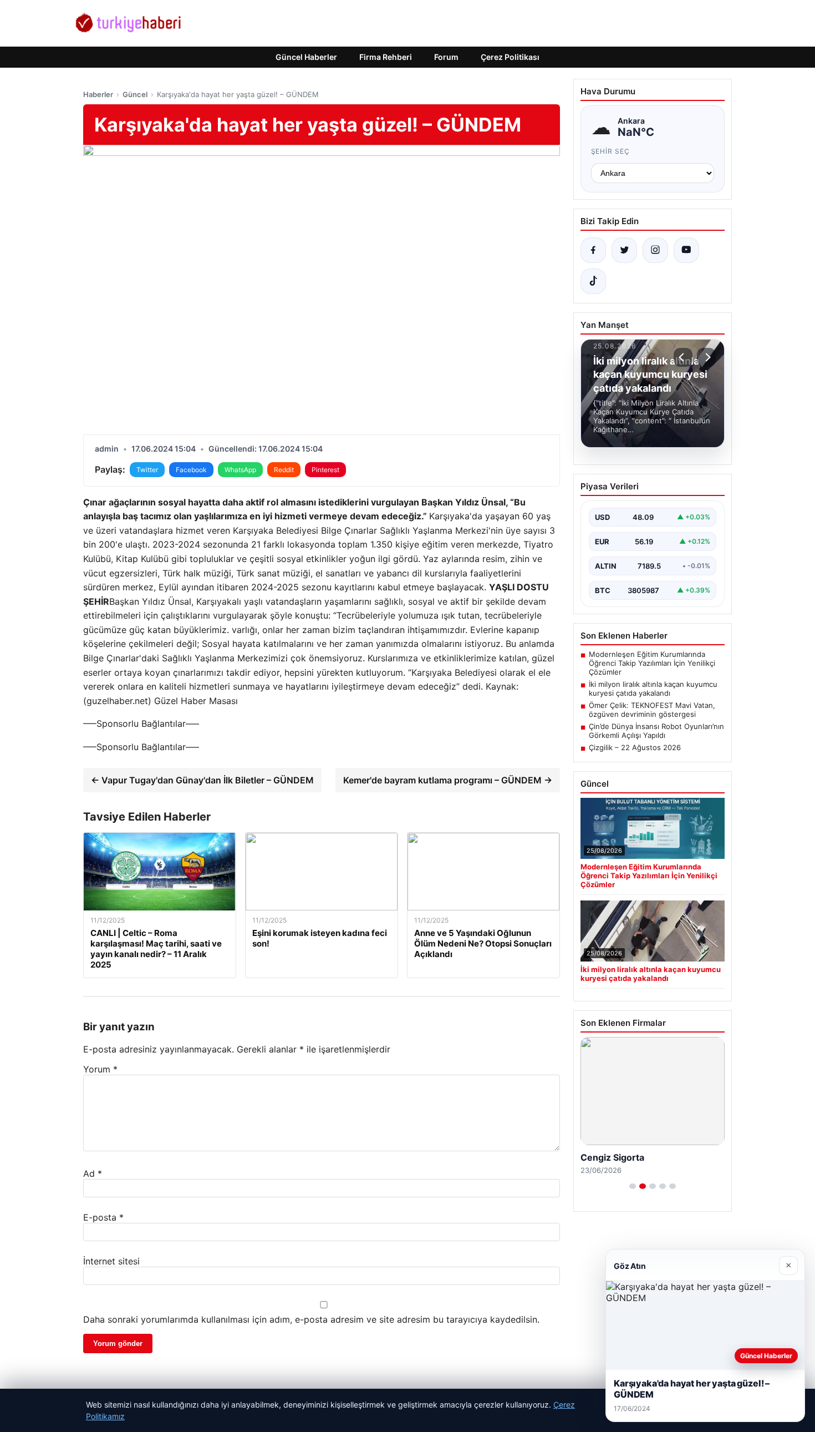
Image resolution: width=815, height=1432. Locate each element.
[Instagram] (655, 250)
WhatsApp (240, 469)
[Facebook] (593, 250)
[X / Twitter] (624, 250)
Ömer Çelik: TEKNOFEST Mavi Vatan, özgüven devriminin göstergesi (652, 709)
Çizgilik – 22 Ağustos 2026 (635, 747)
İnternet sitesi (111, 1261)
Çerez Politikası (510, 57)
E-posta (103, 1217)
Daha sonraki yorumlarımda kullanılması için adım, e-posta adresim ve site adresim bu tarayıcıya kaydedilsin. (311, 1319)
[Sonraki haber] (706, 357)
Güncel (135, 94)
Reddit (284, 469)
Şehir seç (610, 151)
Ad (92, 1173)
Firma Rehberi (385, 57)
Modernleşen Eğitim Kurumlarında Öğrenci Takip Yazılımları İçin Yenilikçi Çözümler (652, 663)
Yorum (100, 1069)
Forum (446, 57)
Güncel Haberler (306, 57)
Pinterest (325, 469)
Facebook (191, 469)
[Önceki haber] (683, 357)
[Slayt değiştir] (632, 1186)
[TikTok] (593, 281)
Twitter (147, 469)
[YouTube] (686, 250)
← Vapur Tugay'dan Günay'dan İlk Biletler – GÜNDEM (202, 780)
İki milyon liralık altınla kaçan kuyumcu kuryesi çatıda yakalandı (653, 688)
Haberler (98, 94)
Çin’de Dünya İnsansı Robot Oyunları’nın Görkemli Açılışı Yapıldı (656, 731)
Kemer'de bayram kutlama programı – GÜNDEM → (447, 780)
